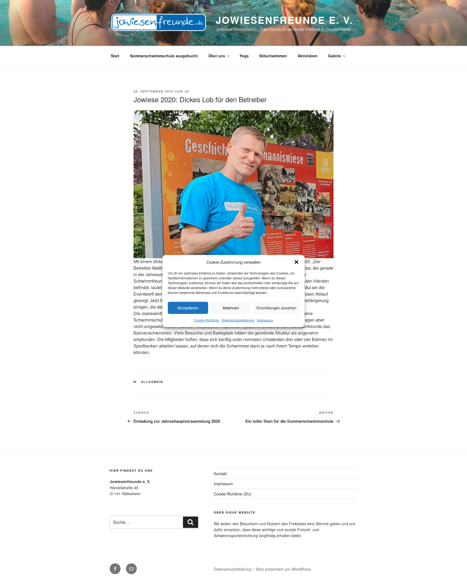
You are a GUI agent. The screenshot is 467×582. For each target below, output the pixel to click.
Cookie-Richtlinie (206, 320)
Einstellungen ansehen (276, 307)
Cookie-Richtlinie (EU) (232, 494)
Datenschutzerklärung (238, 320)
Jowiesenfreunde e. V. (284, 20)
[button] (296, 262)
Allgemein (152, 382)
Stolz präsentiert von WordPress (283, 569)
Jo (186, 91)
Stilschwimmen (273, 55)
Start (115, 55)
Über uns (216, 55)
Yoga (244, 55)
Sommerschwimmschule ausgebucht (164, 55)
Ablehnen (230, 307)
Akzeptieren (187, 307)
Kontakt (220, 473)
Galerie (334, 55)
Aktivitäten (308, 55)
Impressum (265, 320)
